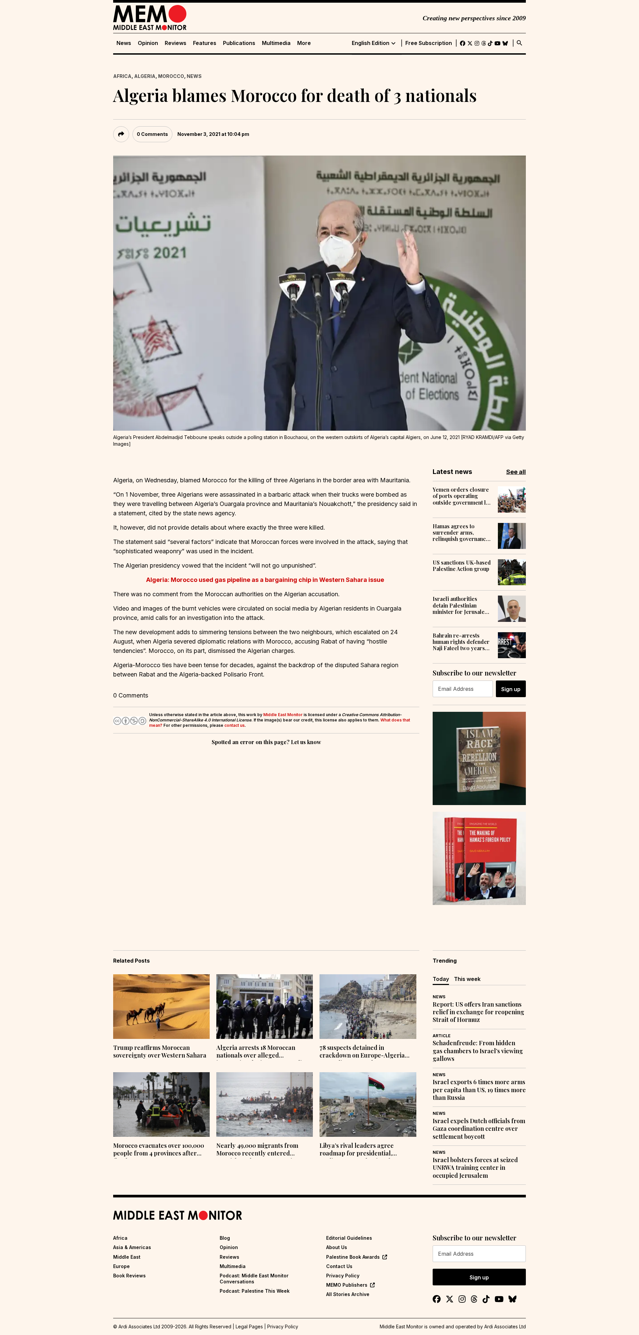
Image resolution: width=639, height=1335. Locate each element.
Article (442, 1035)
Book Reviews (129, 1275)
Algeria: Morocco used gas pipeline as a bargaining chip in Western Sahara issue (266, 579)
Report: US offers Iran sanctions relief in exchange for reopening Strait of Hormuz (478, 1012)
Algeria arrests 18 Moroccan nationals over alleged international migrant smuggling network (262, 1052)
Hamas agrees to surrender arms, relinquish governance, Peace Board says (461, 532)
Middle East (126, 1257)
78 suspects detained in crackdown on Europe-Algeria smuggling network (362, 1052)
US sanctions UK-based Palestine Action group (462, 565)
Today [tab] (441, 979)
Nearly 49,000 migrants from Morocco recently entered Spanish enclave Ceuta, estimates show (262, 1150)
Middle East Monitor (283, 714)
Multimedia (276, 43)
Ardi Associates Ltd (505, 1326)
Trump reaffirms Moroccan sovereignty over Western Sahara (159, 1051)
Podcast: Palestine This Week (255, 1291)
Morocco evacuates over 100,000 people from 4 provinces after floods (158, 1150)
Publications (239, 43)
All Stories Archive (347, 1294)
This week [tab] (467, 979)
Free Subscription (428, 43)
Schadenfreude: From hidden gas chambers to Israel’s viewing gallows (478, 1051)
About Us (336, 1247)
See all (516, 471)
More (304, 43)
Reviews (175, 43)
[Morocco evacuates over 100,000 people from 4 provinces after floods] (161, 1104)
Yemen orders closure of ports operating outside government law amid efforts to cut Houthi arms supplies (463, 496)
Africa (122, 76)
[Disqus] (266, 838)
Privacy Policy (342, 1275)
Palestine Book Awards (353, 1257)
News (123, 43)
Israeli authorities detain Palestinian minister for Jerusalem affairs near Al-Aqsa (461, 605)
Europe (121, 1266)
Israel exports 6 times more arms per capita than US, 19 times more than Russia (479, 1090)
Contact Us (339, 1266)
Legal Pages (249, 1326)
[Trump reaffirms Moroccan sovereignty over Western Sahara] (161, 1006)
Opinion (148, 43)
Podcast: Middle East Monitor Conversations (254, 1278)
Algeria (144, 76)
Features (204, 43)
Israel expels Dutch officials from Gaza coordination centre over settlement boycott (479, 1128)
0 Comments (152, 134)
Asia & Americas (132, 1247)
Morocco (171, 76)
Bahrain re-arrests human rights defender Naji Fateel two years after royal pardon (461, 642)
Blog (225, 1238)
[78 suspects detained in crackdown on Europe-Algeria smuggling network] (368, 1006)
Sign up (511, 689)
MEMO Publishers (346, 1285)
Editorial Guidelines (349, 1238)
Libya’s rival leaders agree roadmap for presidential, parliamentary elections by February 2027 (357, 1150)
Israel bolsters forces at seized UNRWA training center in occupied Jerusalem (475, 1167)
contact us (234, 725)
